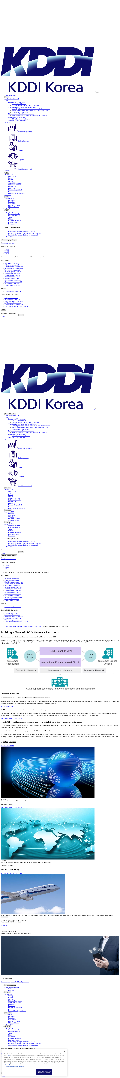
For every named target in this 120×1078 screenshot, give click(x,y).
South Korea (13, 268)
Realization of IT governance (17, 102)
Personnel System (13, 222)
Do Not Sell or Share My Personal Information (44, 1072)
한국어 (6, 253)
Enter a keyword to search (8, 313)
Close (6, 97)
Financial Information (14, 220)
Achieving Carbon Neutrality (17, 120)
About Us (7, 208)
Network (11, 181)
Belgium (12, 303)
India (11, 283)
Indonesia (12, 278)
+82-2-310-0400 (5, 928)
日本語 (6, 250)
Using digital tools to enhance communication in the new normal (31, 109)
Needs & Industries (10, 95)
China (11, 265)
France (12, 299)
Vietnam (12, 275)
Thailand (12, 273)
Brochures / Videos (14, 205)
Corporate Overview (14, 214)
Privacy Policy (9, 1064)
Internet (10, 179)
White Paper (12, 203)
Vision (10, 217)
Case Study (11, 202)
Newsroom (11, 224)
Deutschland (13, 301)
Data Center (11, 188)
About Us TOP (9, 212)
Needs (6, 100)
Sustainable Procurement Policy (23, 235)
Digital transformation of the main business (21, 114)
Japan (11, 263)
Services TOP (8, 174)
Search (3, 550)
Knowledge (11, 200)
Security (10, 178)
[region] (34, 1063)
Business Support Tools (15, 190)
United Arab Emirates (16, 306)
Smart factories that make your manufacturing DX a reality (29, 115)
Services (6, 171)
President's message (14, 215)
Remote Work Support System (17, 193)
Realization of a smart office (20, 112)
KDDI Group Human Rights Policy (24, 233)
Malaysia (12, 280)
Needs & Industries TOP (11, 99)
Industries (7, 122)
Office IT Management (15, 183)
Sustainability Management (21, 231)
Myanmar (12, 277)
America (12, 291)
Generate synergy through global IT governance (26, 105)
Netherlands (13, 304)
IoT (9, 191)
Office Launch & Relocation (16, 117)
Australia (12, 285)
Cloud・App (12, 176)
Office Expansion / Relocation (21, 119)
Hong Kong (13, 266)
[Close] (1, 242)
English (6, 252)
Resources (7, 195)
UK (11, 298)
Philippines (13, 282)
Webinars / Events (13, 207)
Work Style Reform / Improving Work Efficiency (22, 107)
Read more (4, 917)
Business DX (12, 186)
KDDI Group (8, 236)
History (10, 219)
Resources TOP (9, 198)
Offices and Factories (14, 185)
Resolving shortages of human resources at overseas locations (30, 110)
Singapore (13, 271)
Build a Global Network (19, 104)
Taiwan (12, 270)
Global (8, 243)
